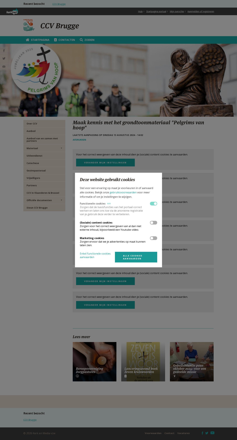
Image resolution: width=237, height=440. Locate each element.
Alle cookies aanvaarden (133, 257)
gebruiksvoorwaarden (123, 192)
